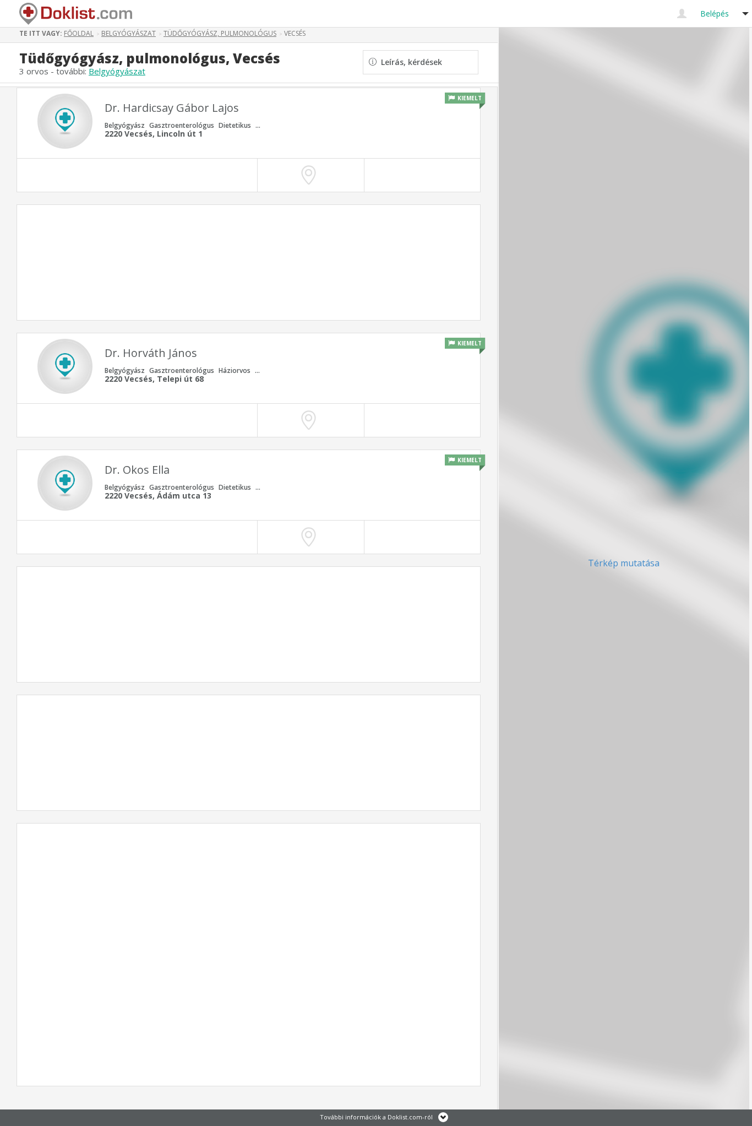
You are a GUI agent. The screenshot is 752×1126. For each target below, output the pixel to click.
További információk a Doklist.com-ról (376, 1117)
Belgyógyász (125, 125)
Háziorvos (234, 370)
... (257, 125)
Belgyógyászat (117, 71)
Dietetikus (235, 125)
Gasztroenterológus (181, 125)
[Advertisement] (248, 262)
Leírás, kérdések (409, 62)
